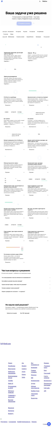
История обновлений (11, 400)
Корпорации (38, 36)
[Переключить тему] (40, 1)
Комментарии (35, 380)
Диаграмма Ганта (34, 394)
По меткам (5, 34)
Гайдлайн (47, 388)
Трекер (10, 363)
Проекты (33, 375)
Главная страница (34, 371)
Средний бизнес (30, 36)
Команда (10, 413)
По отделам (18, 31)
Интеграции (11, 368)
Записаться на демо (12, 313)
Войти (44, 1)
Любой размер (11, 36)
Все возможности (35, 363)
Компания (34, 367)
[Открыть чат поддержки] (49, 424)
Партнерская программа (48, 384)
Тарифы (10, 380)
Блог (45, 370)
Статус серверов (46, 376)
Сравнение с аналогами (12, 396)
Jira (23, 363)
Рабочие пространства (35, 387)
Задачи (33, 383)
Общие (11, 34)
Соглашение (12, 421)
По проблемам (40, 31)
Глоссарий (47, 373)
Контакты (11, 410)
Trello (23, 377)
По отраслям (32, 31)
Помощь (46, 363)
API (45, 391)
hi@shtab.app (6, 344)
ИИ (32, 377)
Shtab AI (10, 383)
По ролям (25, 31)
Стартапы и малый (20, 36)
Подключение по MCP (12, 387)
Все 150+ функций (24, 313)
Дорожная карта (47, 366)
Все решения (11, 31)
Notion (24, 374)
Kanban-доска (35, 391)
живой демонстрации (26, 273)
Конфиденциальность (23, 421)
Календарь (34, 398)
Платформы (11, 366)
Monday (24, 366)
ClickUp (24, 368)
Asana (23, 371)
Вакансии (11, 408)
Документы (4, 421)
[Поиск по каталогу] (33, 23)
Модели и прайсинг (11, 391)
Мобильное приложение (11, 372)
